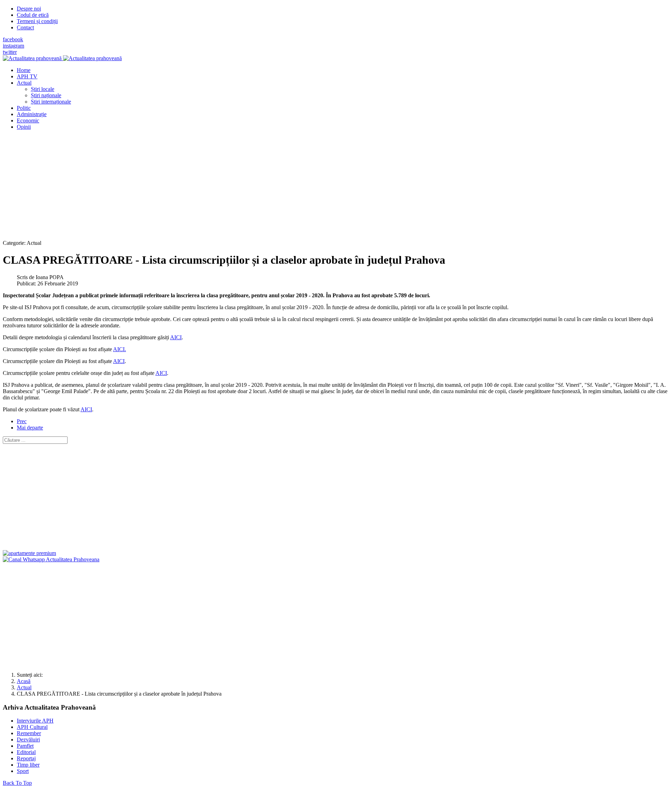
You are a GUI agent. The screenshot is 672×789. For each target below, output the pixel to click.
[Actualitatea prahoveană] (62, 58)
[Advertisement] (213, 185)
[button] (24, 83)
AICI (176, 337)
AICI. (119, 349)
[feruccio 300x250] (29, 553)
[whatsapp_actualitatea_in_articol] (51, 559)
